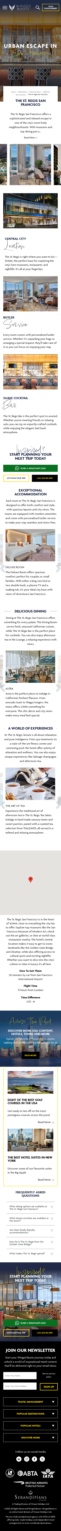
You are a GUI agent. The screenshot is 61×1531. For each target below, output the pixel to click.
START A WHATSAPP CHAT (33, 468)
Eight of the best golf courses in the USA (25, 1101)
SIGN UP (49, 1386)
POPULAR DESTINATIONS (30, 1413)
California (46, 92)
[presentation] (2, 168)
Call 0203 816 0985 (45, 478)
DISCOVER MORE (30, 1437)
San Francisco (21, 94)
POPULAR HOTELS (31, 1425)
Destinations (22, 92)
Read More (30, 1055)
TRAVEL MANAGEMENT (30, 1401)
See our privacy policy (48, 1375)
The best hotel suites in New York (30, 1159)
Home (13, 92)
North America (35, 92)
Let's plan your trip (16, 478)
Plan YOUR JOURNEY (50, 7)
